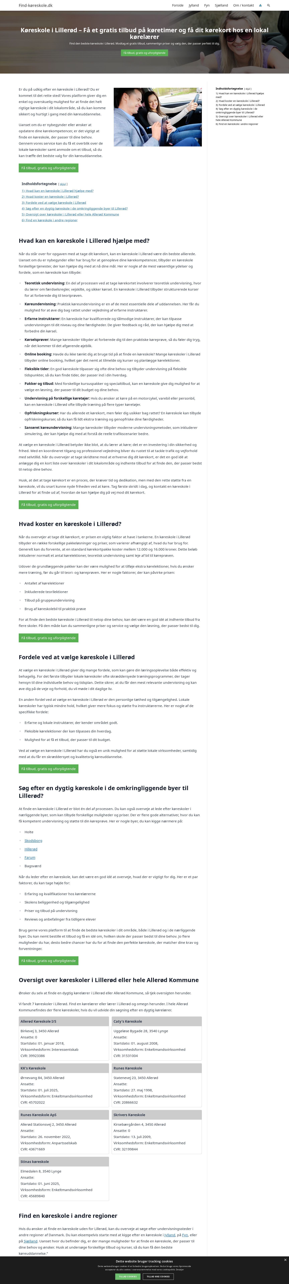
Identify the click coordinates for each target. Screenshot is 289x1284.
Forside (177, 5)
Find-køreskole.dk (36, 5)
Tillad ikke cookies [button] (158, 1276)
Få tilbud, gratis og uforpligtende (144, 53)
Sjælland (221, 5)
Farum (30, 857)
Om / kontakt (243, 5)
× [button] (285, 1260)
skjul (63, 184)
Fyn (207, 5)
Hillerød (31, 849)
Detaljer (180, 1269)
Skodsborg (33, 840)
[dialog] (144, 1270)
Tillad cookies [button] (128, 1276)
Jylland (194, 5)
